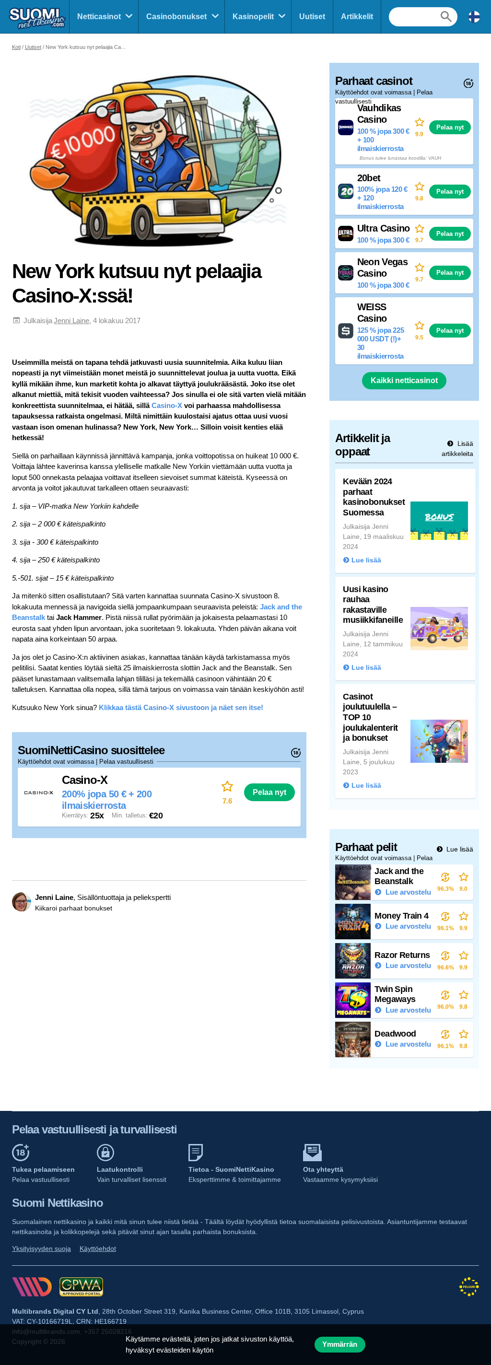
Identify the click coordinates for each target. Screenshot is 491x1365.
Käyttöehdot (98, 1248)
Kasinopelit (253, 16)
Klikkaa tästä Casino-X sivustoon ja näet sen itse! (181, 707)
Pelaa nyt (269, 792)
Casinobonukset (176, 16)
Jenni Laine (71, 320)
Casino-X (167, 405)
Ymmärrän (339, 1344)
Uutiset (312, 16)
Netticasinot (99, 16)
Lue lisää (458, 849)
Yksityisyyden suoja (41, 1248)
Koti (16, 47)
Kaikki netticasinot (404, 380)
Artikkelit (357, 16)
